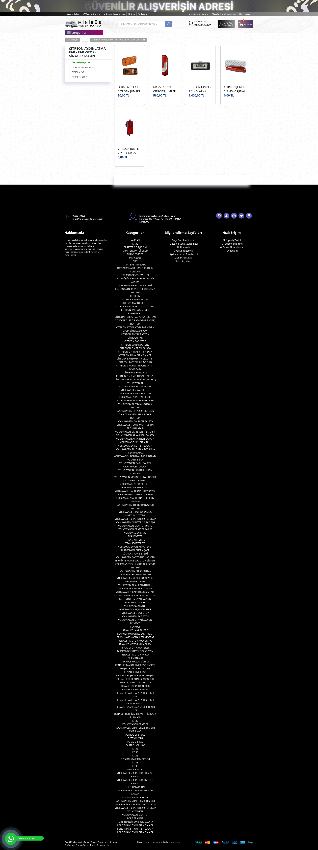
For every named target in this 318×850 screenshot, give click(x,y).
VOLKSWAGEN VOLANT (135, 466)
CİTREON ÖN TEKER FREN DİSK (135, 351)
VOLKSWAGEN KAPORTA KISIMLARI (135, 591)
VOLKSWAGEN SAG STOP (135, 616)
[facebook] (226, 216)
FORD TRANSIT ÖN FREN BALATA (135, 825)
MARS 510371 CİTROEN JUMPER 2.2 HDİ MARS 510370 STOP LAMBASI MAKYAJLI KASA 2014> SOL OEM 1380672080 (164, 89)
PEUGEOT (135, 623)
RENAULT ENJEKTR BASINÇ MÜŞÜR (135, 675)
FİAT (135, 261)
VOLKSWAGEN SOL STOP (135, 612)
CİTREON (135, 295)
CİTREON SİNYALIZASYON (83, 67)
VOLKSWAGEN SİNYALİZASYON (135, 619)
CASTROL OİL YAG (135, 745)
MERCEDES (135, 257)
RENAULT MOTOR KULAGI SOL (135, 644)
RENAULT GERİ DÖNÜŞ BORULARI (135, 679)
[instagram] (249, 216)
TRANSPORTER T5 (135, 539)
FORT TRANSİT (135, 818)
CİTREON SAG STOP (135, 341)
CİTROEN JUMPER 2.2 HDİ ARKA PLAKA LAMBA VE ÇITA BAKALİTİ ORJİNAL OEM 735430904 (200, 89)
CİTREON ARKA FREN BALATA (135, 355)
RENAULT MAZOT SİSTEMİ (135, 661)
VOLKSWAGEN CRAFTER (135, 724)
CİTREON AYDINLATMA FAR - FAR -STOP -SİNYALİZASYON (118, 39)
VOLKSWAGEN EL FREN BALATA (135, 445)
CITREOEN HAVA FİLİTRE (135, 299)
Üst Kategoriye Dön (81, 62)
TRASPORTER (135, 536)
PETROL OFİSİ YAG (135, 734)
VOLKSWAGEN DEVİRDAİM (135, 487)
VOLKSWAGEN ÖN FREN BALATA (135, 421)
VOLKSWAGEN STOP (135, 605)
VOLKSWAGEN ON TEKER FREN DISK (135, 431)
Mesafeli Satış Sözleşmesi (224, 13)
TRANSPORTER (135, 254)
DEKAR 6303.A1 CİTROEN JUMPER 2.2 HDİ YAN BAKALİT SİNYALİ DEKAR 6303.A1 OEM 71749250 (129, 89)
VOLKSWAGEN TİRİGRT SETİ (135, 484)
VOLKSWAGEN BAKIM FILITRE (135, 386)
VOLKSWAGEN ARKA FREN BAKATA (135, 438)
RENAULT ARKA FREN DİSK (135, 685)
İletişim (143, 13)
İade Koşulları (183, 261)
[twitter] (241, 216)
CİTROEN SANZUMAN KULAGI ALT (135, 358)
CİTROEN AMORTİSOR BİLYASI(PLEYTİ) (135, 379)
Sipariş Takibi (73, 13)
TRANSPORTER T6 (135, 543)
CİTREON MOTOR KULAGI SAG (135, 362)
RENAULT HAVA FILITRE (135, 630)
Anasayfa (73, 39)
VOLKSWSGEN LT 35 (135, 532)
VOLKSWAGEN (135, 383)
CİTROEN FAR (78, 72)
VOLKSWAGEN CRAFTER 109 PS (135, 525)
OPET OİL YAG (135, 738)
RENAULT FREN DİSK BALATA (135, 682)
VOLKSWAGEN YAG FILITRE (135, 390)
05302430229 (202, 24)
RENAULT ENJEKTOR (135, 672)
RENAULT (135, 626)
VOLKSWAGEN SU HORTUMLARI (135, 588)
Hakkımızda (244, 13)
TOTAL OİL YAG (135, 741)
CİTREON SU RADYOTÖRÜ (135, 344)
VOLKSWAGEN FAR (135, 602)
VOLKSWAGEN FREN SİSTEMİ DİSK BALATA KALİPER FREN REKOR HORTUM (135, 414)
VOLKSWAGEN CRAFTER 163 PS (135, 529)
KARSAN (135, 240)
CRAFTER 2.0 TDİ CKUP (135, 250)
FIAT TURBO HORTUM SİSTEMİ (135, 285)
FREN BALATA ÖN (135, 786)
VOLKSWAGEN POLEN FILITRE (135, 396)
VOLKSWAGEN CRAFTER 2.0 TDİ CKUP (135, 518)
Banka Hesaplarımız (115, 13)
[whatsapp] (219, 216)
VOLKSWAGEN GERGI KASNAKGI (135, 494)
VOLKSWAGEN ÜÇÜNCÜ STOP (135, 609)
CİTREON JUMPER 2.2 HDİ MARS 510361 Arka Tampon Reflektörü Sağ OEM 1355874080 (129, 151)
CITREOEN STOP (79, 77)
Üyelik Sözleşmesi (183, 250)
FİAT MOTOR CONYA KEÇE (135, 275)
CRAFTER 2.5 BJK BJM (135, 247)
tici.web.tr (154, 842)
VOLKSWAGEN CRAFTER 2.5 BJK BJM (135, 522)
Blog (132, 13)
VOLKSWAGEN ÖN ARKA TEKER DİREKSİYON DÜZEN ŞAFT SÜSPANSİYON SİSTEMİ (135, 550)
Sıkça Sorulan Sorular (199, 13)
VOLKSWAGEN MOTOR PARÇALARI (135, 400)
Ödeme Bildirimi (92, 13)
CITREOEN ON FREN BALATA (135, 348)
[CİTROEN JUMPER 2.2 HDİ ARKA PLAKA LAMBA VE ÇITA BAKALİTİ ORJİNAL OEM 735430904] (200, 66)
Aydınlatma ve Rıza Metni (184, 254)
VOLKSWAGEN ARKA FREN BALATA (135, 435)
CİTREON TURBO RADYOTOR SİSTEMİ (135, 316)
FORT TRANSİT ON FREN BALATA (135, 821)
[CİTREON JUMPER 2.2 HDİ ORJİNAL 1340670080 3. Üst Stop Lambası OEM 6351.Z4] (235, 66)
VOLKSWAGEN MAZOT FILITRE (135, 393)
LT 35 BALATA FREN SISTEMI (135, 759)
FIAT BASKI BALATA (135, 264)
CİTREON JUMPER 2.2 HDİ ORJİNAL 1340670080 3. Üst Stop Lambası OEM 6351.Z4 (235, 89)
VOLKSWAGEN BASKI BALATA (135, 463)
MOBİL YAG (135, 731)
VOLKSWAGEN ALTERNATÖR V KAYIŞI (135, 490)
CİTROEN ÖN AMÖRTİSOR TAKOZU (135, 376)
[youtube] (234, 216)
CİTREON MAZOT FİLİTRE (135, 302)
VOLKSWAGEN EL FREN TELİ (135, 442)
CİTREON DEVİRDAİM (135, 372)
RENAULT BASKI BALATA (135, 689)
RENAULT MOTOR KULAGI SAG (135, 640)
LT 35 (135, 243)
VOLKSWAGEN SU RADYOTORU (135, 585)
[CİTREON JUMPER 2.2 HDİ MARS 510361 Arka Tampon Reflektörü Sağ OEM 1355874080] (129, 127)
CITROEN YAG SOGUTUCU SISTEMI (135, 306)
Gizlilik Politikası (183, 257)
